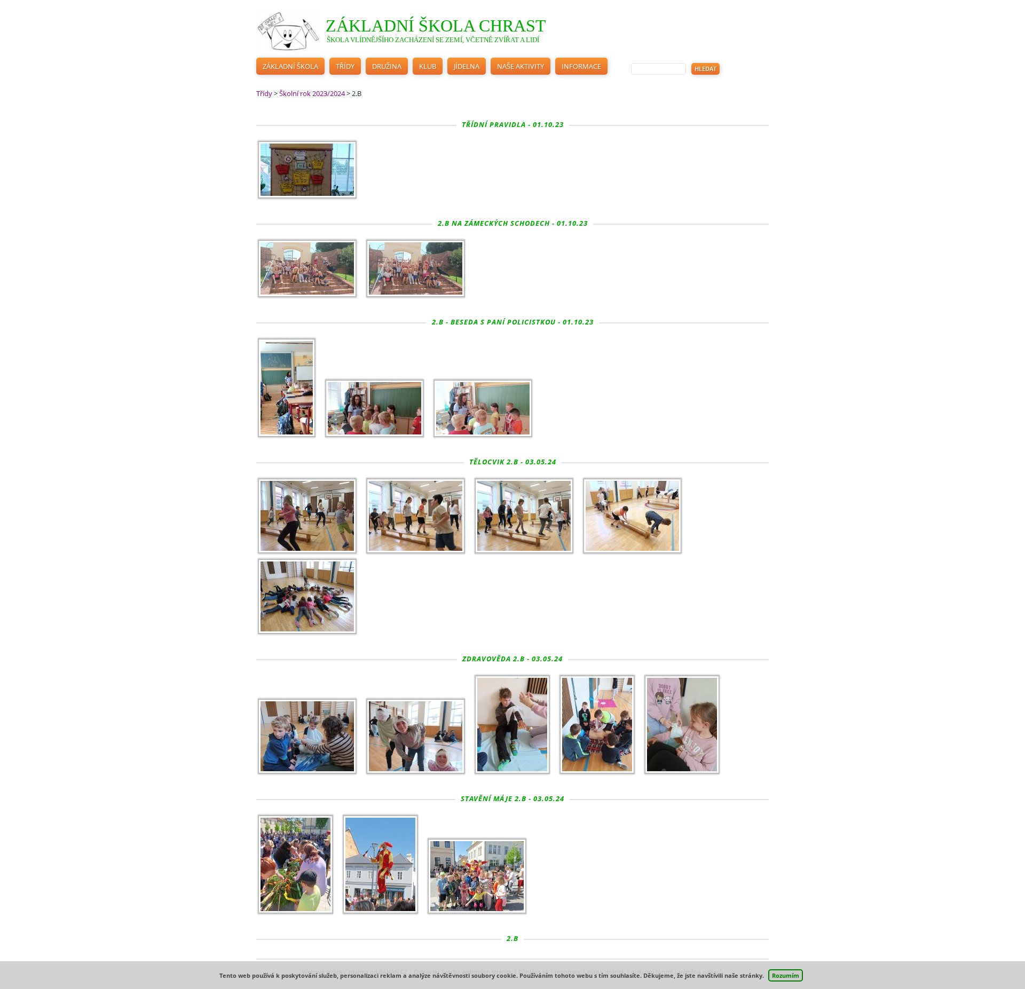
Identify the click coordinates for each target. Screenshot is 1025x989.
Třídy (345, 66)
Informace (581, 66)
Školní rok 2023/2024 (312, 93)
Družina (386, 66)
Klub (427, 66)
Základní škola (290, 66)
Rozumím (785, 975)
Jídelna (466, 66)
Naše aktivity (520, 66)
